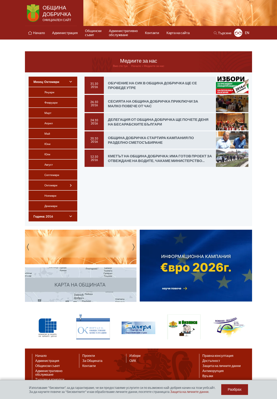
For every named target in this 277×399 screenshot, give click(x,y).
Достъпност (211, 361)
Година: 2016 (43, 216)
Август (48, 164)
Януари (49, 92)
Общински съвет (47, 366)
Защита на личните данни (221, 366)
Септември (51, 175)
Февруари (51, 102)
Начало (136, 66)
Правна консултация (217, 355)
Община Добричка (57, 13)
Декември (50, 206)
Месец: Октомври (46, 82)
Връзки (207, 376)
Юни (47, 144)
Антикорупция (213, 371)
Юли (47, 154)
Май (47, 133)
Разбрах (235, 389)
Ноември (50, 195)
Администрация (47, 361)
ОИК (132, 361)
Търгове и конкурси (49, 379)
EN (247, 33)
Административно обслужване (48, 372)
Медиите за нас (154, 66)
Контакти (89, 366)
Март (47, 113)
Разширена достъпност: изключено (238, 33)
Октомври (50, 185)
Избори (135, 355)
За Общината (92, 361)
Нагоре (270, 360)
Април (48, 123)
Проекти (88, 355)
